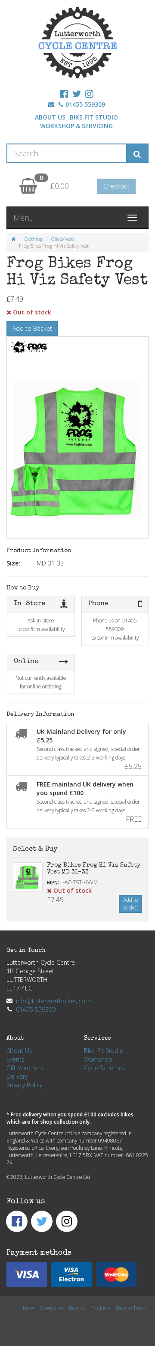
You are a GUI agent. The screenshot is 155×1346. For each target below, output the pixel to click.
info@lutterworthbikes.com (53, 1001)
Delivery (17, 1076)
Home (27, 1307)
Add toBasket (130, 903)
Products (100, 1307)
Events (15, 1059)
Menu (23, 217)
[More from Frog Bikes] (41, 347)
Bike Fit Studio (94, 117)
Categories (51, 1307)
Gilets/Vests (62, 239)
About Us (50, 117)
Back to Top (129, 1307)
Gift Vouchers (24, 1068)
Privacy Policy (24, 1085)
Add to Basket (32, 328)
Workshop (98, 1059)
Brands (77, 1307)
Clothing (34, 239)
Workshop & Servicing (76, 126)
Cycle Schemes (104, 1068)
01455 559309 (85, 104)
